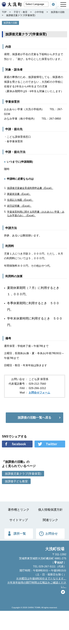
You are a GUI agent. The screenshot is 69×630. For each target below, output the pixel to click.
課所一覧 (20, 533)
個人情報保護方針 (50, 509)
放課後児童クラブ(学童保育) (23, 473)
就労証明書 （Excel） (19, 205)
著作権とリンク (18, 509)
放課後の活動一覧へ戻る (34, 417)
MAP (60, 562)
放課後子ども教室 (16, 481)
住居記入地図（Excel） (20, 199)
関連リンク (50, 520)
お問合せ (51, 533)
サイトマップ (18, 520)
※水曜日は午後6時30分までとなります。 (41, 578)
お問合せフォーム (39, 392)
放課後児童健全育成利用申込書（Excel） (30, 188)
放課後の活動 (10, 22)
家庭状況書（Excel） (19, 194)
